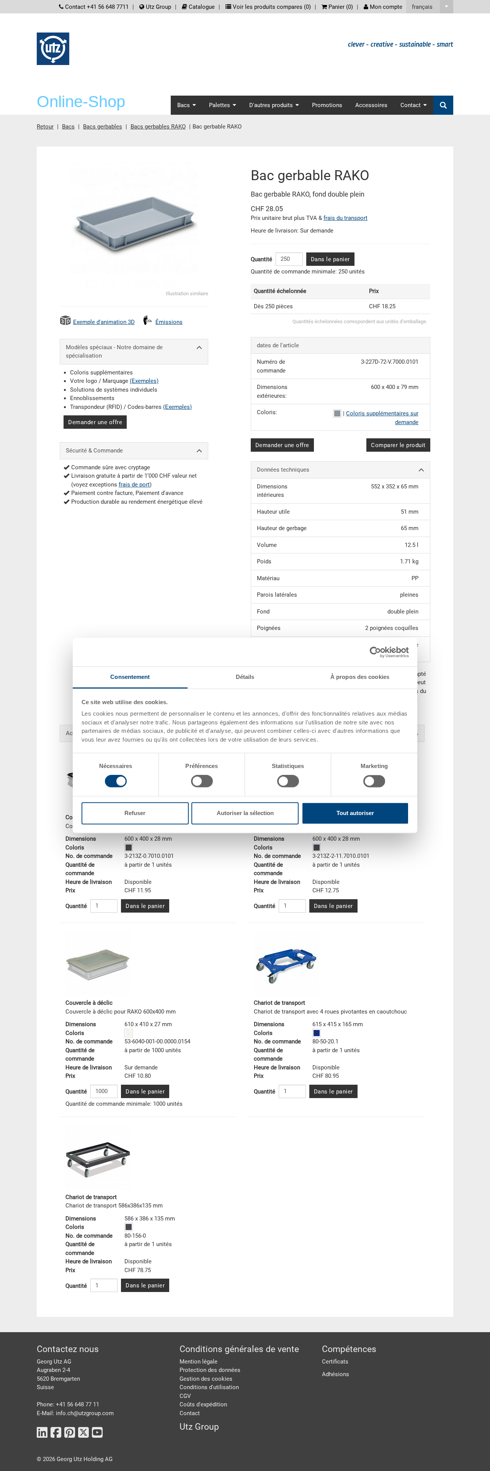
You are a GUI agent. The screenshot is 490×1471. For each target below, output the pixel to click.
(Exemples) (144, 381)
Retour (45, 126)
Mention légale (198, 1361)
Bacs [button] (183, 105)
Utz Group (157, 6)
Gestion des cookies (206, 1378)
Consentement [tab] (130, 677)
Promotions (327, 105)
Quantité (261, 259)
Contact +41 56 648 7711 (96, 6)
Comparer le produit (398, 445)
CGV (185, 1396)
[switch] (202, 781)
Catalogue (201, 6)
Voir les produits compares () (271, 6)
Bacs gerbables (102, 126)
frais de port (134, 484)
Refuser (134, 813)
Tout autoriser (355, 813)
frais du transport (345, 218)
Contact (190, 1413)
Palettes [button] (219, 105)
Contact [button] (410, 105)
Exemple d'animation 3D (104, 322)
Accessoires (371, 105)
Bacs (68, 126)
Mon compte (385, 6)
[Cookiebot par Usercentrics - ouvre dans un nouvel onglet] (375, 652)
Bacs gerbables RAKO (158, 126)
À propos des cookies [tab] (359, 677)
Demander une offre (95, 422)
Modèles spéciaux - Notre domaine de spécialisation (114, 352)
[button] (429, 6)
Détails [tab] (245, 677)
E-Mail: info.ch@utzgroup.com (75, 1413)
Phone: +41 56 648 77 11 (68, 1404)
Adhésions (335, 1374)
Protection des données (210, 1370)
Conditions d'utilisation (209, 1387)
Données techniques (283, 469)
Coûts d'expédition (203, 1404)
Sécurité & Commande (94, 450)
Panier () (340, 6)
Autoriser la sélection (245, 813)
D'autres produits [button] (271, 105)
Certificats (335, 1361)
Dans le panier (330, 259)
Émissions (169, 322)
